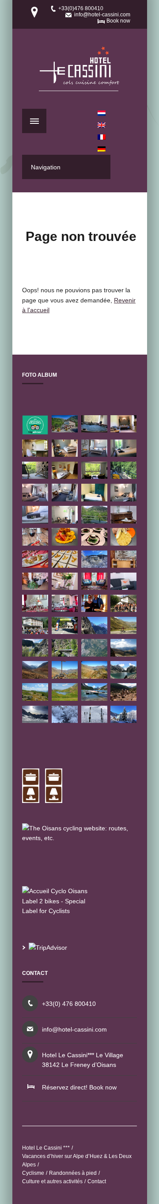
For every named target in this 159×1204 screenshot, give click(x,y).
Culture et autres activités (52, 1181)
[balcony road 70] (94, 631)
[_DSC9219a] (65, 609)
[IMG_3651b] (35, 476)
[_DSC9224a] (35, 499)
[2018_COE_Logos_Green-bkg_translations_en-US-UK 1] (35, 432)
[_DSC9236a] (123, 499)
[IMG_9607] (65, 543)
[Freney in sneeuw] (65, 720)
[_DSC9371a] (65, 587)
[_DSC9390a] (94, 587)
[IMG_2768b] (65, 454)
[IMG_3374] (65, 521)
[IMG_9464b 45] (123, 676)
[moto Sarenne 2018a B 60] (35, 676)
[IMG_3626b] (35, 454)
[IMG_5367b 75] (35, 720)
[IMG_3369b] (94, 521)
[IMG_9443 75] (123, 543)
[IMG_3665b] (123, 476)
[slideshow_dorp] (123, 698)
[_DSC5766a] (65, 430)
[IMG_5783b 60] (123, 720)
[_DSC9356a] (123, 587)
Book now (118, 21)
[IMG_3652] (94, 499)
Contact (96, 1181)
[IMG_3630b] (94, 476)
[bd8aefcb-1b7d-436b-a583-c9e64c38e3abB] (65, 476)
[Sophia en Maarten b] (94, 609)
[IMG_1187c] (94, 430)
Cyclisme (33, 1173)
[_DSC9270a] (65, 499)
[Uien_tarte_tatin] (94, 543)
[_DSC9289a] (35, 521)
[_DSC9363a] (35, 587)
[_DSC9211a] (35, 609)
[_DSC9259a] (123, 521)
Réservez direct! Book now (79, 1087)
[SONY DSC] (123, 609)
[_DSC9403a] (35, 543)
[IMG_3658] (123, 454)
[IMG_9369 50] (35, 654)
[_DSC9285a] (94, 454)
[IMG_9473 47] (65, 654)
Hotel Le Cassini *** (46, 1148)
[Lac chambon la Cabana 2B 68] (94, 698)
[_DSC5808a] (123, 565)
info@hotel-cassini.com (102, 14)
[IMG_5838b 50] (94, 565)
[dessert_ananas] (65, 565)
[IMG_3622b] (123, 430)
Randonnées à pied (73, 1173)
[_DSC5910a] (35, 565)
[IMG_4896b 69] (94, 720)
